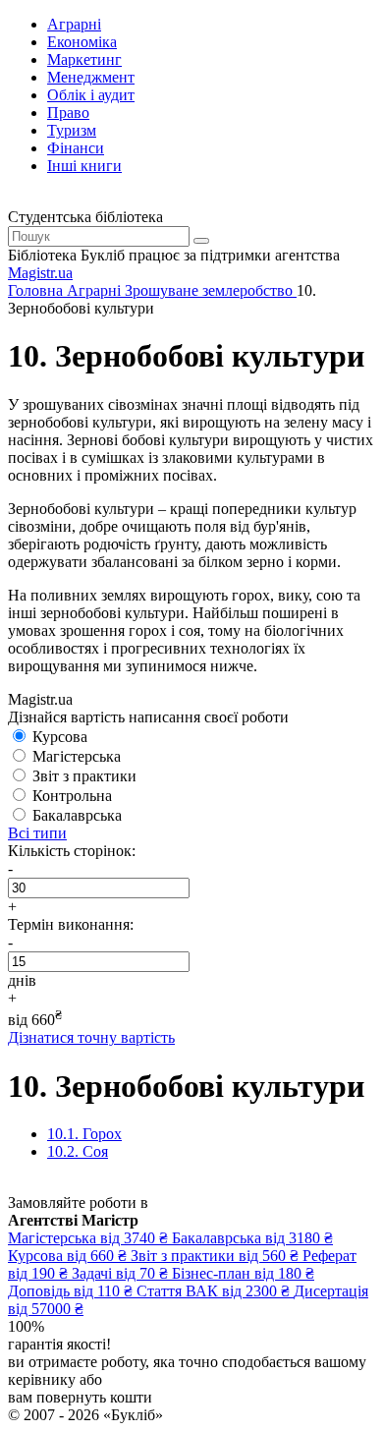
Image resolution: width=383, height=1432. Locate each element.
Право (68, 112)
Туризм (71, 130)
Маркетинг (84, 59)
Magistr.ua (40, 272)
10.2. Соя (77, 1151)
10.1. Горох (84, 1133)
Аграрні (74, 24)
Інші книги (84, 165)
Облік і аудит (91, 94)
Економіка (82, 41)
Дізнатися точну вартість (91, 1037)
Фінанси (75, 148)
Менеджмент (91, 77)
